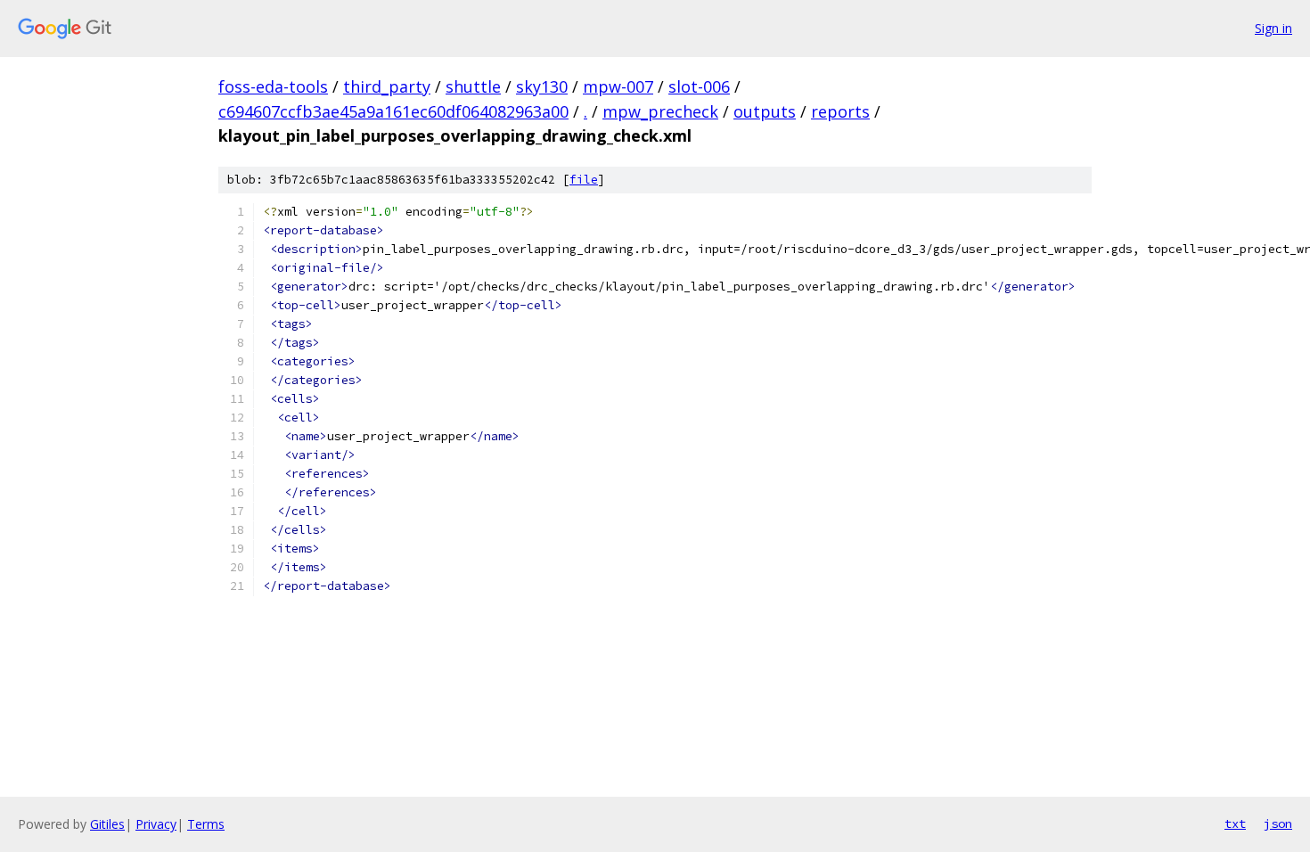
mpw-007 (618, 86)
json (1278, 823)
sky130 (542, 86)
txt (1235, 823)
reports (840, 111)
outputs (764, 111)
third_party (386, 86)
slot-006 (699, 86)
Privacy (155, 823)
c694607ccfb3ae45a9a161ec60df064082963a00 (393, 111)
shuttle (473, 86)
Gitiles (107, 823)
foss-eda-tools (273, 86)
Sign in (1273, 28)
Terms (206, 823)
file (583, 179)
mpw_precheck (660, 111)
